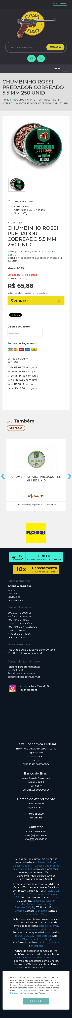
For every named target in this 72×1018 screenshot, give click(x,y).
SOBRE (11, 589)
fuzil (53, 929)
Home (6, 100)
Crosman (42, 904)
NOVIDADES (14, 597)
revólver (53, 925)
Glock (18, 939)
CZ (31, 935)
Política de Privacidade (26, 990)
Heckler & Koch (26, 904)
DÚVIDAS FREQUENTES (19, 613)
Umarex (19, 910)
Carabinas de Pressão (47, 865)
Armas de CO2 (24, 869)
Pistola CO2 (52, 890)
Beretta (46, 935)
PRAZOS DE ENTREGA (19, 634)
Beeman (20, 907)
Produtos (18, 100)
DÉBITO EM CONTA (17, 637)
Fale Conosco (59, 3)
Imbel (40, 939)
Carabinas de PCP (23, 865)
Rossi (41, 900)
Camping (49, 967)
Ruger (49, 939)
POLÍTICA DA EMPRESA (20, 616)
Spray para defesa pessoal (39, 957)
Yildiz (25, 939)
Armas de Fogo (47, 862)
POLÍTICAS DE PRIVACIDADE (22, 627)
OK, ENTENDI (36, 1001)
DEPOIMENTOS (15, 600)
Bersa (32, 939)
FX (32, 907)
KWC (51, 904)
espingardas (41, 929)
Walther (50, 900)
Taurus (18, 935)
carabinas (27, 929)
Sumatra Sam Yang (36, 914)
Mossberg (37, 945)
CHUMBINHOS (34, 100)
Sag (34, 900)
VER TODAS (16, 428)
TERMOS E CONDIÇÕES (20, 623)
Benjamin (41, 910)
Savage (54, 942)
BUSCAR (54, 47)
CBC (26, 935)
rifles (18, 929)
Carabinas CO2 (22, 894)
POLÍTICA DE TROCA (18, 620)
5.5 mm (56, 100)
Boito (46, 942)
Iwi (55, 939)
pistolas (43, 925)
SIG (28, 907)
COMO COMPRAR (17, 630)
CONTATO (13, 593)
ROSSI (47, 100)
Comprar (19, 300)
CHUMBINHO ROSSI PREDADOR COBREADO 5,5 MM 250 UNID (36, 103)
